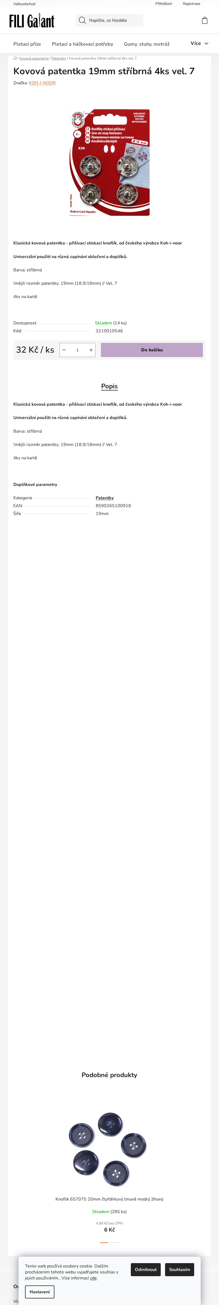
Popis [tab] (109, 386)
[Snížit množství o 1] (64, 350)
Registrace (191, 3)
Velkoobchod (24, 4)
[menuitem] (27, 44)
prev (17, 1173)
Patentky (105, 498)
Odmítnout (146, 1270)
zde (93, 1278)
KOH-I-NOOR (42, 83)
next (201, 1173)
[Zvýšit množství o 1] (91, 350)
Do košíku (152, 350)
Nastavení (40, 1292)
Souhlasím (179, 1270)
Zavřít (44, 369)
